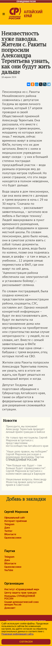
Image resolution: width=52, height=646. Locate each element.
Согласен (26, 641)
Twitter (8, 531)
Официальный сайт (14, 517)
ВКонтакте (10, 534)
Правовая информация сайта (17, 634)
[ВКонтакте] (28, 84)
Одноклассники (12, 537)
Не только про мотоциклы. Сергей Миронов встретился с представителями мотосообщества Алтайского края (25, 441)
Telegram (9, 524)
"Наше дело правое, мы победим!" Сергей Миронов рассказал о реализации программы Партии (25, 455)
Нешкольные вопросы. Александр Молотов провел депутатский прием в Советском (24, 482)
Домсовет (9, 608)
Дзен (7, 527)
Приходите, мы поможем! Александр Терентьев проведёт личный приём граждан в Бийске (24, 429)
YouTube (8, 570)
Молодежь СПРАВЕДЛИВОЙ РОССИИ (19, 597)
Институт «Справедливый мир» (21, 589)
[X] (40, 84)
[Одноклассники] (32, 84)
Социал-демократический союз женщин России (21, 603)
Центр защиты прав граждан (20, 592)
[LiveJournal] (45, 84)
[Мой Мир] (36, 84)
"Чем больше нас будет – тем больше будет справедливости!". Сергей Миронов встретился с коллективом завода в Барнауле (24, 469)
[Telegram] (49, 84)
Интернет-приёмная (15, 521)
